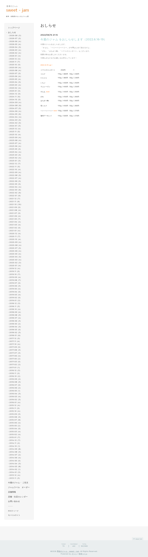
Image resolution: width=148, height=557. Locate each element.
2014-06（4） (15, 458)
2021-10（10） (15, 204)
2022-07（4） (15, 178)
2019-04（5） (15, 292)
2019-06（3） (15, 286)
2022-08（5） (15, 175)
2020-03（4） (15, 260)
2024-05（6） (15, 114)
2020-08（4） (15, 245)
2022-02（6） (15, 193)
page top (138, 539)
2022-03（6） (15, 190)
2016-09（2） (15, 379)
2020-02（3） (15, 263)
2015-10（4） (15, 411)
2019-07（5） (15, 283)
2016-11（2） (15, 373)
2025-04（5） (15, 82)
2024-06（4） (15, 111)
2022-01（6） (15, 196)
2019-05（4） (15, 289)
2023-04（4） (15, 152)
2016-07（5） (15, 385)
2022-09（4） (15, 172)
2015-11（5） (15, 408)
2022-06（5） (15, 181)
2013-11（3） (15, 478)
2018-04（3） (15, 327)
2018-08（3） (15, 315)
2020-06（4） (15, 251)
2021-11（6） (15, 201)
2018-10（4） (15, 309)
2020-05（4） (15, 254)
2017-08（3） (15, 350)
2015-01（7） (15, 437)
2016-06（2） (15, 388)
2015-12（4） (15, 405)
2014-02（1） (15, 469)
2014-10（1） (15, 446)
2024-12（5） (15, 94)
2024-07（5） (15, 108)
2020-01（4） (15, 266)
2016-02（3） (15, 400)
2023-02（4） (15, 158)
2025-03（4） (15, 85)
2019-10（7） (15, 274)
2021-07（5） (15, 213)
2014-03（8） (15, 466)
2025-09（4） (15, 67)
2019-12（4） (15, 268)
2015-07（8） (15, 420)
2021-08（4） (15, 210)
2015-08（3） (15, 417)
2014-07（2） (15, 455)
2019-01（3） (15, 300)
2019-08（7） (15, 280)
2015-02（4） (15, 434)
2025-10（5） (15, 65)
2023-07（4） (15, 143)
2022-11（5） (15, 167)
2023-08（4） (15, 140)
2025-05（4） (15, 79)
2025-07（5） (15, 73)
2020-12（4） (15, 233)
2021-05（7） (15, 219)
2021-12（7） (15, 199)
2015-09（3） (15, 414)
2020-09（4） (15, 242)
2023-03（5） (15, 155)
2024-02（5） (15, 123)
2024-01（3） (15, 126)
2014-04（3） (15, 464)
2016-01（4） (15, 402)
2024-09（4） (15, 102)
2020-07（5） (15, 248)
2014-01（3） (15, 472)
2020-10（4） (15, 239)
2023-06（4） (15, 146)
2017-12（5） (15, 338)
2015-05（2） (15, 426)
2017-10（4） (15, 344)
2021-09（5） (15, 207)
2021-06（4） (15, 216)
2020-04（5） (15, 257)
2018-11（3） (15, 306)
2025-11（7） (15, 62)
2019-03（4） (15, 295)
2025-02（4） (15, 88)
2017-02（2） (15, 364)
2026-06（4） (15, 41)
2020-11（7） (15, 236)
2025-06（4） (15, 76)
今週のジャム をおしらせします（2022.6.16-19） (73, 39)
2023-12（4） (15, 129)
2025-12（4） (15, 59)
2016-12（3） (15, 370)
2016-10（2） (15, 376)
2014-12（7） (15, 440)
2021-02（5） (15, 228)
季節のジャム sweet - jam (68, 551)
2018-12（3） (15, 303)
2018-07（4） (15, 318)
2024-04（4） (15, 117)
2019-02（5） (15, 298)
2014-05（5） (15, 461)
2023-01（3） (15, 161)
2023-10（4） (15, 135)
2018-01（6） (15, 335)
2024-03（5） (15, 120)
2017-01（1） (15, 367)
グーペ (74, 554)
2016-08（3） (15, 382)
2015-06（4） (15, 423)
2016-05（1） (15, 391)
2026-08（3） (15, 35)
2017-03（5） (15, 362)
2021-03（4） (15, 225)
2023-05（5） (15, 149)
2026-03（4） (15, 50)
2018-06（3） (15, 321)
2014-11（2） (15, 443)
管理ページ (83, 554)
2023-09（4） (15, 137)
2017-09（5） (15, 347)
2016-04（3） (15, 394)
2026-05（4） (15, 44)
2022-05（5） (15, 184)
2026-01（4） (15, 56)
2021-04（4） (15, 222)
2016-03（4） (15, 396)
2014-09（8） (15, 449)
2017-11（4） (15, 341)
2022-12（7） (15, 164)
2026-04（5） (15, 47)
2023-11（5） (15, 132)
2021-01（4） (15, 231)
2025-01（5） (15, 91)
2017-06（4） (15, 356)
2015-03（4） (15, 432)
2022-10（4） (15, 169)
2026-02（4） (15, 53)
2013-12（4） (15, 475)
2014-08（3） (15, 452)
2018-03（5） (15, 330)
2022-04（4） (15, 187)
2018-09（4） (15, 312)
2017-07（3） (15, 353)
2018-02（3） (15, 332)
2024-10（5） (15, 99)
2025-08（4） (15, 70)
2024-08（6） (15, 105)
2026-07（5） (15, 38)
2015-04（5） (15, 429)
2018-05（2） (15, 324)
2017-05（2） (15, 359)
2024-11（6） (15, 97)
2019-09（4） (15, 277)
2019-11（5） (15, 271)
